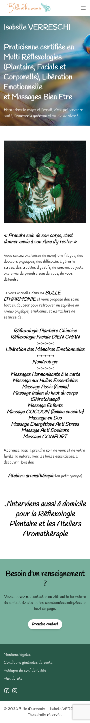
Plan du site (13, 678)
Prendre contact (45, 624)
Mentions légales (17, 654)
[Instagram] (15, 691)
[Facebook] (7, 691)
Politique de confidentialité (25, 670)
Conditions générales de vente (28, 662)
